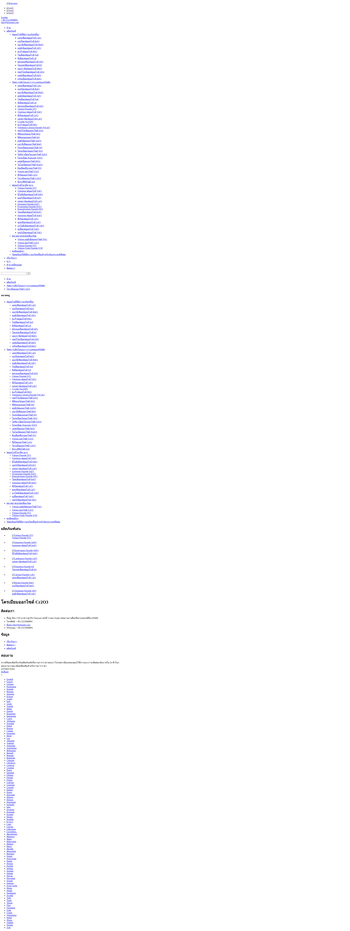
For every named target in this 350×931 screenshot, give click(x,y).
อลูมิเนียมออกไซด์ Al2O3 (29, 141)
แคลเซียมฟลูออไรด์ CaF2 (29, 38)
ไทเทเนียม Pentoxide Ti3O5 (30, 158)
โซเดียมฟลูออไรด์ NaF (28, 55)
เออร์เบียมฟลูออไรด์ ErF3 (29, 198)
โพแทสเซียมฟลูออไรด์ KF (30, 65)
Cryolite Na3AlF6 (25, 122)
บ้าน (9, 27)
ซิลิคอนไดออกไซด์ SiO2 (29, 134)
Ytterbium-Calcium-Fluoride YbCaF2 (34, 127)
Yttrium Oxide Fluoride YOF (30, 248)
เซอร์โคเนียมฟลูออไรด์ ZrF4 (31, 72)
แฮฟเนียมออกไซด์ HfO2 (29, 161)
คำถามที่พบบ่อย (14, 265)
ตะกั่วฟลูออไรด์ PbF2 (27, 51)
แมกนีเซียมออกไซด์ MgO (29, 144)
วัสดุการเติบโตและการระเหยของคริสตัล (31, 82)
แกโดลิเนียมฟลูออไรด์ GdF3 (31, 226)
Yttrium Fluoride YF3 (27, 109)
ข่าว (9, 261)
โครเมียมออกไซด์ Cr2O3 (29, 178)
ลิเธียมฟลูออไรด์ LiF (27, 58)
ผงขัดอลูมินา (18, 251)
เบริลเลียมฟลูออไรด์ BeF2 (30, 79)
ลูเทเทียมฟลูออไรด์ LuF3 (29, 222)
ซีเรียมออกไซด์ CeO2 (27, 175)
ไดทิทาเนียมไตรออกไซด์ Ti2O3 (32, 154)
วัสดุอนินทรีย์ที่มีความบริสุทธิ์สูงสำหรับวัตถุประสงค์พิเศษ (39, 254)
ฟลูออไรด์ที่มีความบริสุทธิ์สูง (25, 34)
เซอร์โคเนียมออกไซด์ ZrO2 (30, 130)
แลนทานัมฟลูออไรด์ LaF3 (30, 119)
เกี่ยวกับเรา (12, 258)
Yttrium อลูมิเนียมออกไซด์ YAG (32, 239)
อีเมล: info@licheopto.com (18, 625)
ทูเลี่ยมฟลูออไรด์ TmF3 (28, 229)
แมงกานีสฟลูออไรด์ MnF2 (30, 68)
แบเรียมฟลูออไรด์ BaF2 (29, 41)
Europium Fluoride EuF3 (28, 204)
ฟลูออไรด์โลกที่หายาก (22, 185)
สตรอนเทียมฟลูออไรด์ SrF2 (30, 62)
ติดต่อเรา (11, 268)
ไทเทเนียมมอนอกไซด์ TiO (30, 147)
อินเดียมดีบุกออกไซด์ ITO (30, 168)
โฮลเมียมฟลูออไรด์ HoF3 (29, 212)
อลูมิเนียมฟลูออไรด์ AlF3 (29, 48)
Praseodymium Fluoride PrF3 (30, 209)
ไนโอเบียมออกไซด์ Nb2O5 (30, 165)
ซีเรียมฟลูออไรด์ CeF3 (28, 115)
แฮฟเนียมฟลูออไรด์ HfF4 (29, 75)
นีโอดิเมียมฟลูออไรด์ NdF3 (30, 194)
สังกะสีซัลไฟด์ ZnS (26, 182)
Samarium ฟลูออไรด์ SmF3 (30, 215)
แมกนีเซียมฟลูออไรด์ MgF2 (30, 45)
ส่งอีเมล (4, 672)
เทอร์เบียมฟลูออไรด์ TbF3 (30, 232)
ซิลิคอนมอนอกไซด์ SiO (29, 137)
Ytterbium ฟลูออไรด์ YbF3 (30, 112)
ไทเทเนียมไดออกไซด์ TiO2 (30, 151)
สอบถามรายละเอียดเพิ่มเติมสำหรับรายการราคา (24, 666)
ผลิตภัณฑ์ (11, 31)
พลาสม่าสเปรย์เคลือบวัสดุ (24, 236)
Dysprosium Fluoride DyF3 (29, 206)
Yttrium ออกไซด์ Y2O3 (28, 171)
